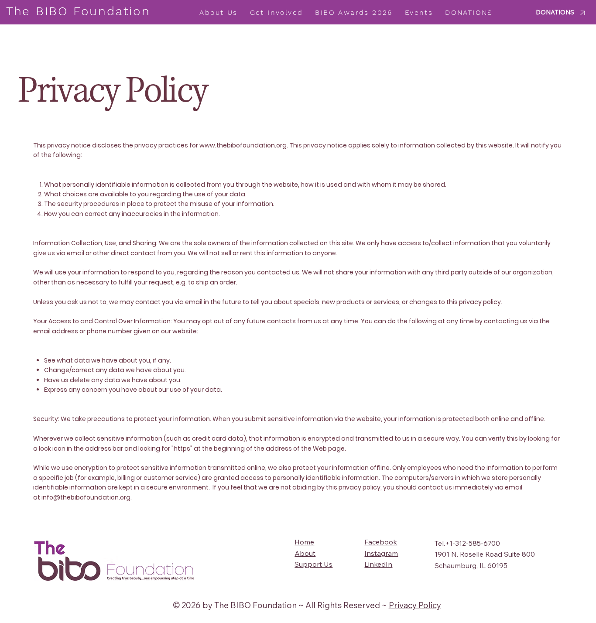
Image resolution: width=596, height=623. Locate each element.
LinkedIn (378, 564)
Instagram (381, 553)
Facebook (380, 541)
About (305, 553)
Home (304, 541)
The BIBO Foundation (78, 11)
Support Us (313, 564)
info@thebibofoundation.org (85, 497)
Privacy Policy (415, 605)
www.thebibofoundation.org (243, 145)
